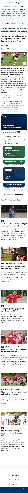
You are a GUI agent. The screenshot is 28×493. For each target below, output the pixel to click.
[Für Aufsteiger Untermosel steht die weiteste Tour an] (14, 337)
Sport (8, 9)
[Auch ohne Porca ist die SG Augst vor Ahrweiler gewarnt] (14, 211)
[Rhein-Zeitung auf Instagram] (15, 479)
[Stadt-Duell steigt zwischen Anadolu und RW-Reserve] (14, 379)
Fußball (13, 9)
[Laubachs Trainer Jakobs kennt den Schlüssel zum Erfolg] (14, 254)
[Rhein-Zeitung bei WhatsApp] (9, 479)
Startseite (3, 9)
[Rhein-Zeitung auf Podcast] (18, 479)
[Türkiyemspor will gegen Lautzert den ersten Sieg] (14, 296)
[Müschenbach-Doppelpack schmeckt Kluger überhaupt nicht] (14, 418)
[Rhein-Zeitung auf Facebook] (12, 479)
